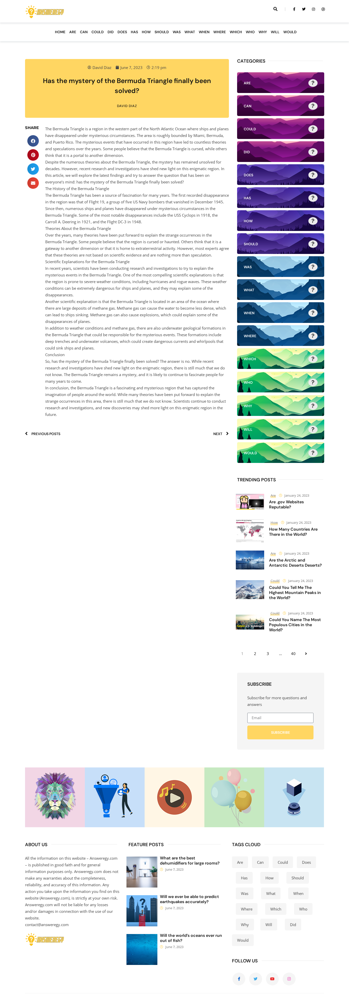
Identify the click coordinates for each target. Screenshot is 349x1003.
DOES (122, 32)
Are (273, 495)
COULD (97, 32)
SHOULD (162, 32)
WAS (177, 32)
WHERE (219, 32)
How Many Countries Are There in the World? (293, 532)
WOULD (290, 32)
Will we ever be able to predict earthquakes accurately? (189, 899)
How (274, 522)
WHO (250, 32)
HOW (146, 32)
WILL (275, 32)
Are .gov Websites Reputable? (286, 504)
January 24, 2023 (296, 495)
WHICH (236, 32)
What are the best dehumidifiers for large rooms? (190, 860)
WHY (263, 32)
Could (275, 580)
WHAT (189, 32)
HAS (134, 32)
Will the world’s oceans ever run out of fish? (191, 938)
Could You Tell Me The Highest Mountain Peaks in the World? (295, 592)
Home (60, 32)
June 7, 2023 (174, 869)
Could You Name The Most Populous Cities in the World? (295, 625)
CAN (84, 32)
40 (293, 653)
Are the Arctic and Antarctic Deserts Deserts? (295, 562)
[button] (33, 141)
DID (111, 32)
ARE (72, 32)
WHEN (204, 32)
